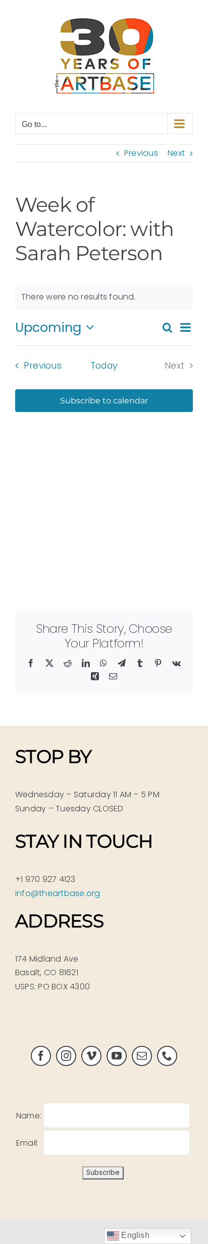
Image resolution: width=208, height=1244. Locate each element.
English (134, 1235)
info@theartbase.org (57, 893)
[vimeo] (91, 1056)
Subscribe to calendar (104, 400)
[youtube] (117, 1056)
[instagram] (66, 1056)
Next (176, 153)
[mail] (142, 1056)
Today (104, 366)
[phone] (167, 1056)
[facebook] (41, 1056)
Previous (141, 153)
